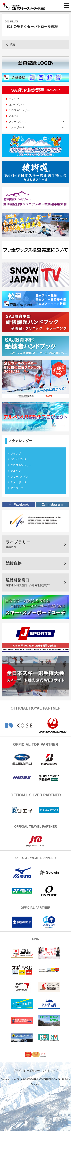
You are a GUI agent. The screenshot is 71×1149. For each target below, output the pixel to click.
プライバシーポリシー (26, 1070)
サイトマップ (50, 1070)
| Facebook (20, 504)
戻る (12, 44)
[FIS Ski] (35, 520)
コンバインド (16, 104)
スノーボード (18, 482)
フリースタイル (19, 476)
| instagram (54, 504)
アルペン (14, 115)
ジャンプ (14, 98)
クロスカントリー (19, 110)
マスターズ (17, 487)
